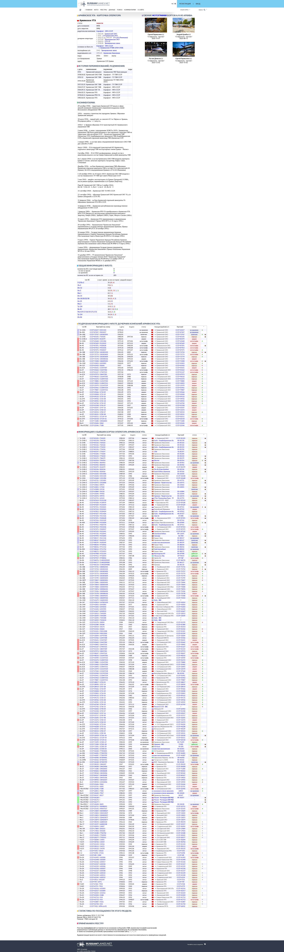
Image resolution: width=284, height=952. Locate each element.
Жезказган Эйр (159, 556)
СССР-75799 (94, 578)
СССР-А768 (94, 884)
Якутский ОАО (162, 611)
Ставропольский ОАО (164, 826)
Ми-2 (79, 304)
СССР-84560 (180, 773)
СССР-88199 (94, 542)
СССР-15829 (94, 811)
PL (133, 931)
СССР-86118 (94, 565)
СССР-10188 (94, 833)
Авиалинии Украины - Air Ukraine (165, 757)
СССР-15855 (94, 815)
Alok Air (156, 516)
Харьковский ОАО (163, 848)
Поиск (201, 10)
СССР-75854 (94, 585)
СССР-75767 (94, 334)
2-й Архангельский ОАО (165, 718)
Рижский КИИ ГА (163, 638)
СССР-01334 (94, 633)
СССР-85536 (94, 469)
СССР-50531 (94, 414)
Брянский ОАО (162, 879)
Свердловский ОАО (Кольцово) (167, 587)
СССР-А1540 (94, 875)
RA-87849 (180, 522)
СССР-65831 (94, 487)
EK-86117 (180, 562)
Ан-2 (79, 290)
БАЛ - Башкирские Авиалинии (164, 762)
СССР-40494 (94, 826)
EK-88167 (180, 540)
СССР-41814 (94, 602)
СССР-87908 (94, 553)
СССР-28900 (94, 684)
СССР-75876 (94, 589)
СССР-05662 (94, 370)
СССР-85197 (94, 451)
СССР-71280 (94, 421)
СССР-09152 (94, 396)
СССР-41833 (94, 363)
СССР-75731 (94, 567)
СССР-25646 (94, 423)
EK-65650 (180, 474)
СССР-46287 (94, 755)
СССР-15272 (94, 410)
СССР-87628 (94, 502)
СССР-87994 (94, 536)
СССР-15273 (94, 722)
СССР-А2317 (94, 891)
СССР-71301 (94, 746)
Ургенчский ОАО (162, 835)
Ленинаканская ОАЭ (112, 39)
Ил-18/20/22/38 (83, 298)
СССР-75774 (94, 357)
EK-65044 (180, 494)
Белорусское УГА (162, 722)
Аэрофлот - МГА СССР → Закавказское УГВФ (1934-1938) (109, 47)
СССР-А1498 (94, 860)
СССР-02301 (94, 749)
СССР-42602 (94, 709)
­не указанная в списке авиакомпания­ (164, 791)
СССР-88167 (94, 540)
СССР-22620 (94, 793)
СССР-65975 (94, 482)
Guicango (157, 536)
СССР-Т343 (94, 851)
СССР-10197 (94, 824)
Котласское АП (159, 729)
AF (135, 931)
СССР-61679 (94, 600)
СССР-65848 (94, 489)
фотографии (159, 15)
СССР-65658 (94, 476)
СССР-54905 (180, 780)
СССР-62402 (180, 709)
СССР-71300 (94, 744)
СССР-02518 (94, 419)
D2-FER (180, 536)
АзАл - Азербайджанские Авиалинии (166, 440)
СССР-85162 (94, 443)
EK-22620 (180, 793)
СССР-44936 (94, 399)
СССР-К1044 (94, 895)
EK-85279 (180, 458)
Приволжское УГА (162, 678)
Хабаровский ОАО (163, 578)
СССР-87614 (94, 500)
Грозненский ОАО (163, 893)
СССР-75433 (94, 598)
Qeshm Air (157, 558)
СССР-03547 (94, 408)
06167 (181, 795)
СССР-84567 (94, 775)
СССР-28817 (94, 682)
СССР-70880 (94, 381)
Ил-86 (80, 317)
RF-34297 (181, 797)
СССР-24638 (94, 804)
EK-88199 (180, 542)
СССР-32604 (94, 636)
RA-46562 (180, 760)
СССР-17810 (94, 831)
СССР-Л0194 (94, 822)
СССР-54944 (180, 782)
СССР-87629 (94, 343)
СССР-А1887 (94, 902)
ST (130, 931)
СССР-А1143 (94, 844)
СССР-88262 (94, 549)
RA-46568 (180, 762)
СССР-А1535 (94, 866)
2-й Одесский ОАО (163, 828)
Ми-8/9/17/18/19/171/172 (87, 312)
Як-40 (80, 309)
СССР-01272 (94, 379)
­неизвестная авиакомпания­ (161, 542)
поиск (119, 10)
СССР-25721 (94, 786)
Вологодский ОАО (163, 780)
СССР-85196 (94, 449)
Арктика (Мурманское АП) (163, 726)
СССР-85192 (94, 447)
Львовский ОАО (162, 875)
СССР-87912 (94, 556)
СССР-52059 (94, 620)
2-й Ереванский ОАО (110, 36)
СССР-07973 (94, 374)
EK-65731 (180, 480)
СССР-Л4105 (94, 764)
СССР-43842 (94, 644)
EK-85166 (180, 445)
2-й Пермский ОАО (163, 687)
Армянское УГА (161, 571)
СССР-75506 (94, 591)
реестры (103, 10)
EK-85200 (180, 454)
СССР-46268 (94, 751)
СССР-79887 (94, 390)
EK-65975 (180, 482)
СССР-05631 (94, 368)
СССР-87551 (94, 507)
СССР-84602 (94, 771)
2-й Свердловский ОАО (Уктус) (167, 664)
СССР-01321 (94, 631)
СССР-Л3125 (94, 848)
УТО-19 (107, 41)
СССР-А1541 (94, 877)
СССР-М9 (93, 855)
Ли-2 (79, 285)
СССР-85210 (94, 456)
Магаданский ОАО (163, 580)
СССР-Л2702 (94, 842)
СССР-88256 (94, 547)
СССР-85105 (94, 337)
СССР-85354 (94, 460)
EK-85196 (180, 449)
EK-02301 (180, 749)
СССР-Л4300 (94, 766)
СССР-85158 (94, 440)
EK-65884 (180, 491)
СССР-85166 (94, 445)
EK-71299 (180, 742)
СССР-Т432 (94, 906)
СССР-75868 (94, 587)
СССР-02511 (94, 416)
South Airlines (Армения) (162, 471)
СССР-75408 (94, 361)
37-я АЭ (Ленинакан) (120, 37)
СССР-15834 (94, 813)
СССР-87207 (94, 332)
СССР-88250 (94, 545)
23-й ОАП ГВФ (161, 840)
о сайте (141, 10)
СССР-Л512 (94, 879)
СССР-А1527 (94, 864)
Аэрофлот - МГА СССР (104, 31)
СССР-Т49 (93, 882)
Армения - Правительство (163, 482)
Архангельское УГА (162, 682)
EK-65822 (180, 485)
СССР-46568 (94, 762)
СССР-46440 (94, 757)
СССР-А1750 (94, 904)
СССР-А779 (94, 886)
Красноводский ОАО (164, 782)
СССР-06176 (94, 800)
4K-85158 (180, 440)
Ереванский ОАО (111, 34)
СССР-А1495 (94, 857)
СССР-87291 (94, 345)
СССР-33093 (94, 383)
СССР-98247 (94, 653)
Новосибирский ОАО (164, 602)
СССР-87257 (94, 514)
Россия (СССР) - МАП (161, 500)
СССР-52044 (94, 618)
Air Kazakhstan (159, 751)
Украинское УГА (161, 868)
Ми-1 (79, 293)
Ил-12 (80, 288)
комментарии (130, 10)
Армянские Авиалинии (112, 53)
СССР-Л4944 (94, 782)
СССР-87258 (94, 516)
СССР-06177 (94, 802)
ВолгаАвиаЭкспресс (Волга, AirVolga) (166, 673)
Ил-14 (80, 296)
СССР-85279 (94, 458)
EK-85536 (180, 469)
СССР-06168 (94, 797)
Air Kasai (157, 746)
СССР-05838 (94, 394)
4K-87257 (180, 514)
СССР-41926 (94, 638)
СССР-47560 (94, 671)
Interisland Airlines (160, 533)
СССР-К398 (94, 853)
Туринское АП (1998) (161, 507)
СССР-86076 (94, 560)
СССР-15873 (94, 817)
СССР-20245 (94, 835)
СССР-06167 (94, 795)
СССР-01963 (94, 678)
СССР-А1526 (94, 862)
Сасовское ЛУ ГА (162, 906)
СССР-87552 (94, 509)
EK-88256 (180, 547)
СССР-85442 (94, 465)
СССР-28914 (94, 687)
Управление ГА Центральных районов (168, 636)
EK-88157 (180, 538)
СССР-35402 (94, 664)
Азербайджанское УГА (164, 693)
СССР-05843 (94, 693)
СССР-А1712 (94, 897)
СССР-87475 (94, 350)
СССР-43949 (94, 658)
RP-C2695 (180, 533)
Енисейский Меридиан (162, 509)
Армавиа (157, 565)
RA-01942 (180, 673)
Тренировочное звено (112, 43)
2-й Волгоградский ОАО (165, 902)
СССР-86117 (94, 562)
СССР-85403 (94, 463)
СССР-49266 (94, 392)
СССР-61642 (94, 609)
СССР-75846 (94, 582)
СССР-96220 (94, 724)
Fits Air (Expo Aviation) (161, 469)
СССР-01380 (94, 624)
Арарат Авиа (158, 520)
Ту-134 (80, 306)
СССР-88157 (94, 538)
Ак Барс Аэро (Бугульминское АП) (165, 522)
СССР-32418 (94, 735)
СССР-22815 (94, 791)
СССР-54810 (94, 777)
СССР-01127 (94, 372)
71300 (181, 744)
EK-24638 (180, 804)
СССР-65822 (94, 485)
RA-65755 (180, 498)
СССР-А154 (181, 877)
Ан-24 (80, 301)
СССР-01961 (94, 388)
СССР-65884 (94, 491)
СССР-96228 (94, 726)
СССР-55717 (94, 715)
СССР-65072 (94, 496)
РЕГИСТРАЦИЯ (185, 4)
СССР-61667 (94, 611)
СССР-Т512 (181, 879)
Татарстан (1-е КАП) (161, 760)
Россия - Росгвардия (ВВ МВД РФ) (165, 797)
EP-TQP (180, 558)
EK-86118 (180, 565)
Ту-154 (80, 314)
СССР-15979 (94, 385)
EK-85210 (180, 456)
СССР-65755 (94, 498)
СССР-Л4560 (94, 773)
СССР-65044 (94, 494)
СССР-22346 (94, 425)
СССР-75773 (94, 354)
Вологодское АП (159, 553)
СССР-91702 (94, 706)
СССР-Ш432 (181, 906)
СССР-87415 (94, 525)
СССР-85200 (94, 454)
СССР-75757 (94, 571)
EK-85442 (180, 465)
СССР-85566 (94, 471)
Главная (89, 10)
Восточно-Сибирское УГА (164, 607)
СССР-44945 (94, 401)
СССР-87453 (94, 348)
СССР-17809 (94, 828)
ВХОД (198, 4)
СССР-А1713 (94, 899)
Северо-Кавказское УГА (164, 860)
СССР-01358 (94, 405)
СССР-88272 (94, 551)
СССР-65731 (94, 480)
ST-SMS (180, 516)
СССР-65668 (94, 341)
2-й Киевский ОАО (163, 871)
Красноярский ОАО (163, 582)
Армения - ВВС (159, 744)
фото (96, 10)
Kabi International (160, 549)
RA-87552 (180, 509)
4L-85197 (181, 451)
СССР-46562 (94, 760)
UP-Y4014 (180, 556)
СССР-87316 (94, 520)
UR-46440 (180, 757)
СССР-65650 (94, 474)
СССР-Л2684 (94, 840)
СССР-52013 (94, 613)
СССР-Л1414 (94, 627)
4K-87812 (180, 511)
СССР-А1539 (94, 873)
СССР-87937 (94, 558)
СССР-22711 (94, 806)
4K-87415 (180, 525)
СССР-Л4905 (94, 780)
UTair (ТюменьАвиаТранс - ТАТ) (164, 498)
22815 (181, 791)
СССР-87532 (94, 531)
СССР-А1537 (94, 871)
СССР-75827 (94, 580)
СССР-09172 (94, 698)
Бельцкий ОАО (162, 815)
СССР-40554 (94, 412)
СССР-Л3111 (94, 846)
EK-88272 (180, 551)
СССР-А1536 (94, 868)
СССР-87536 (94, 533)
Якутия (156, 460)
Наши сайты (184, 9)
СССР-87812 (94, 511)
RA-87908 (180, 553)
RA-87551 (180, 507)
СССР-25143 (94, 809)
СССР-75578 (94, 359)
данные (112, 10)
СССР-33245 (94, 718)
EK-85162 (180, 443)
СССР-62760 (94, 403)
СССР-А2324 (94, 893)
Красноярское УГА (162, 502)
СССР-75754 (94, 352)
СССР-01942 (94, 673)
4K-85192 (180, 447)
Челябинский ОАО (163, 567)
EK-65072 (180, 496)
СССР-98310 (94, 376)
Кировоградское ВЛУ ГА (165, 753)
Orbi (155, 451)
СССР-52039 (94, 616)
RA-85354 (180, 460)
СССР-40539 (94, 729)
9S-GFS (180, 746)
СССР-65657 (94, 330)
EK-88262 (180, 549)
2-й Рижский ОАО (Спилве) (166, 735)
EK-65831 (180, 487)
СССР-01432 (94, 365)
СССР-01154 (94, 649)
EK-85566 (180, 471)
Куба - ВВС (158, 600)
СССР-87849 (94, 522)
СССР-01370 (94, 622)
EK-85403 (180, 463)
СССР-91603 (94, 607)
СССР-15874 (94, 820)
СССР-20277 (94, 837)
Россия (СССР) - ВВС (161, 706)
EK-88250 (180, 545)
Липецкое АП (158, 709)
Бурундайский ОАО (163, 813)
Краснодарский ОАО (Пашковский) (169, 613)
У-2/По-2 (81, 282)
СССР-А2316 (94, 888)
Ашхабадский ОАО (163, 598)
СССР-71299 (94, 742)
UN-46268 (180, 751)
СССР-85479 (94, 339)
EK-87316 (180, 520)
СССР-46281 (94, 753)
